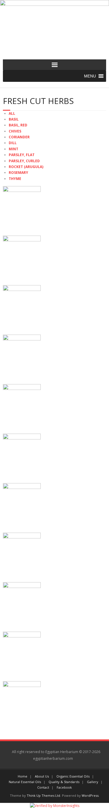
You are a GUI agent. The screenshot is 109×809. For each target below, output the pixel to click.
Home (22, 776)
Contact (43, 787)
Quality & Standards (64, 782)
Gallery (92, 782)
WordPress (90, 795)
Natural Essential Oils (25, 782)
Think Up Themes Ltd (43, 795)
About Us (42, 776)
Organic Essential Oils (73, 776)
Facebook (64, 787)
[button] (90, 76)
